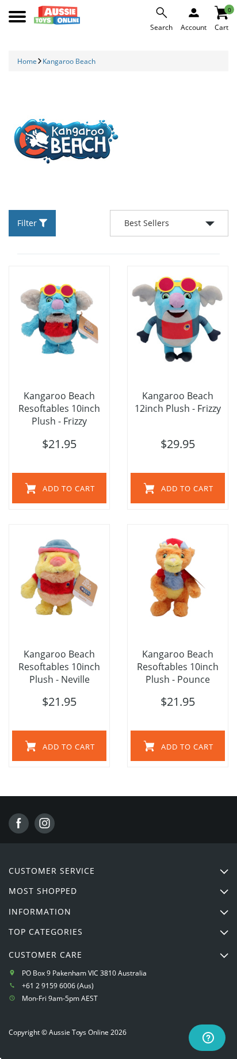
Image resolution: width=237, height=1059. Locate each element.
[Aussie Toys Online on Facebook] (19, 823)
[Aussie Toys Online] (57, 15)
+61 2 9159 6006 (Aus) (58, 986)
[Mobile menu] (17, 17)
